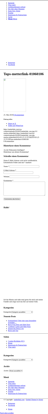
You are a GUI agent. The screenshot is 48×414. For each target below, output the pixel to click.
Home (10, 343)
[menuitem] (26, 3)
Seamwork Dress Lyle (16, 329)
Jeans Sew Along (14, 389)
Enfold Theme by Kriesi (34, 400)
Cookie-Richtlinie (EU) (16, 341)
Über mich (12, 347)
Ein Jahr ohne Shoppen (16, 387)
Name (6, 166)
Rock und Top (13, 331)
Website (6, 177)
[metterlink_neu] (20, 59)
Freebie (10, 391)
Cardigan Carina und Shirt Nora (19, 327)
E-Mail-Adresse (10, 170)
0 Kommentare (19, 115)
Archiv (6, 371)
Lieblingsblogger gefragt (16, 385)
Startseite (11, 381)
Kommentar (8, 181)
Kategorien (7, 312)
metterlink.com (19, 400)
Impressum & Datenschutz (17, 345)
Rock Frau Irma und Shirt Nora (19, 325)
